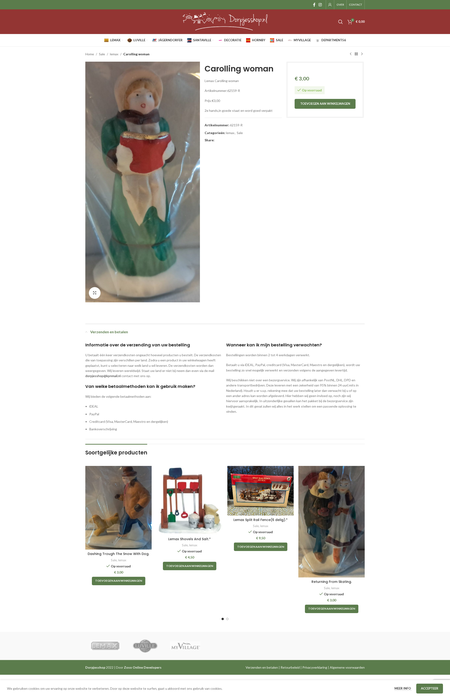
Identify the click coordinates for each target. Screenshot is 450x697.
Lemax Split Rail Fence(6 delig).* (260, 519)
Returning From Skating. (331, 581)
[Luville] (145, 646)
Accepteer (429, 688)
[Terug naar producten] (356, 54)
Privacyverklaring (314, 667)
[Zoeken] (340, 21)
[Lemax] (105, 646)
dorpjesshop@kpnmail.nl (103, 376)
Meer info (403, 688)
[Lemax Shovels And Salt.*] (189, 500)
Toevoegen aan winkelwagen (325, 103)
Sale (102, 54)
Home (89, 54)
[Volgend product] (362, 54)
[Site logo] (225, 21)
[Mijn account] (330, 4)
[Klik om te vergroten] (95, 293)
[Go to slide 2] (227, 619)
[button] (118, 581)
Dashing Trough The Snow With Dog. (118, 553)
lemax (114, 54)
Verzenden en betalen (262, 667)
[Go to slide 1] (222, 619)
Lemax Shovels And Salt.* (189, 539)
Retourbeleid (290, 667)
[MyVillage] (185, 646)
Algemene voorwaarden (347, 667)
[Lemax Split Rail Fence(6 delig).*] (260, 491)
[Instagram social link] (320, 4)
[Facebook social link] (314, 4)
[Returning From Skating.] (331, 522)
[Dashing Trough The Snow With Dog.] (118, 508)
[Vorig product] (350, 54)
